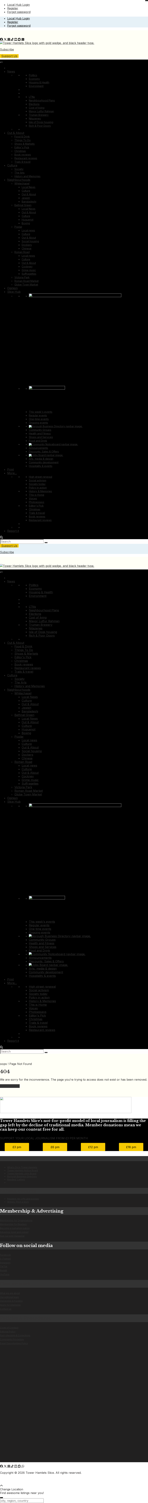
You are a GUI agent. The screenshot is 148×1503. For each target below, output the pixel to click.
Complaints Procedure (12, 1339)
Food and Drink (38, 440)
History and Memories (27, 176)
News (11, 71)
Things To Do (22, 140)
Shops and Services (41, 437)
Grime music (29, 270)
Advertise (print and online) (14, 1232)
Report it (13, 531)
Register (12, 8)
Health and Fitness (40, 433)
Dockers (27, 244)
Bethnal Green (22, 205)
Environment (36, 86)
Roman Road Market (26, 280)
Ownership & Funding (11, 1301)
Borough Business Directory (22, 1176)
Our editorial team (9, 1297)
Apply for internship (10, 1305)
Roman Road (22, 252)
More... (12, 473)
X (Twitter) (5, 1258)
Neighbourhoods (18, 180)
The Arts (19, 172)
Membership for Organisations (16, 1220)
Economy (34, 78)
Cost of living (36, 107)
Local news (28, 230)
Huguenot (27, 219)
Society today (37, 484)
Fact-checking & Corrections (15, 1335)
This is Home (36, 494)
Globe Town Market (26, 284)
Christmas (20, 151)
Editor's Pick (21, 147)
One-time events (39, 419)
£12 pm (93, 1147)
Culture (12, 165)
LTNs (32, 96)
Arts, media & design (41, 458)
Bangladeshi (29, 201)
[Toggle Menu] (1, 62)
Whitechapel (21, 183)
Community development (43, 462)
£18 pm (131, 1147)
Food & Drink (22, 136)
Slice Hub (14, 291)
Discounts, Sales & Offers (44, 451)
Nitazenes (35, 118)
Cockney (27, 266)
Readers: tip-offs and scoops (23, 1198)
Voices (33, 498)
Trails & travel (22, 161)
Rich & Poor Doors (40, 125)
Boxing (26, 223)
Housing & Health (39, 82)
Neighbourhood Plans (42, 100)
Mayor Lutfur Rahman (41, 111)
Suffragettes (29, 273)
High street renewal (40, 476)
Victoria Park (22, 277)
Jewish (26, 197)
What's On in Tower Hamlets (22, 1167)
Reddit (3, 1270)
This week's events (40, 411)
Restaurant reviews (25, 158)
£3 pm (17, 1147)
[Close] (146, 0)
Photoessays (36, 502)
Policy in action (38, 487)
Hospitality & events (40, 465)
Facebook (5, 1255)
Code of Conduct (9, 1327)
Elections (34, 104)
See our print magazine (12, 1236)
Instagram (5, 1262)
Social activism (37, 480)
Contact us (5, 1309)
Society (18, 169)
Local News (28, 187)
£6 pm (55, 1147)
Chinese (26, 248)
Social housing (30, 241)
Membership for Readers (13, 1224)
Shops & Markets (24, 143)
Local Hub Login (18, 4)
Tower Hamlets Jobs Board (21, 1173)
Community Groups (40, 429)
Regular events (38, 415)
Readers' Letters (16, 1179)
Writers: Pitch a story (18, 1201)
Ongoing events (38, 422)
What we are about (10, 1293)
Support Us (9, 56)
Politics (33, 75)
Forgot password (19, 12)
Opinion (12, 288)
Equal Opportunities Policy (14, 1343)
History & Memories (40, 491)
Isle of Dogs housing (41, 122)
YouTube (4, 1274)
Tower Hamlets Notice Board (22, 1170)
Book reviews (22, 154)
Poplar (18, 226)
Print (10, 469)
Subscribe (7, 49)
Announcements (38, 447)
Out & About (15, 133)
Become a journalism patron (15, 1228)
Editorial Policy (8, 1331)
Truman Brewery (39, 114)
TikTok (3, 1266)
